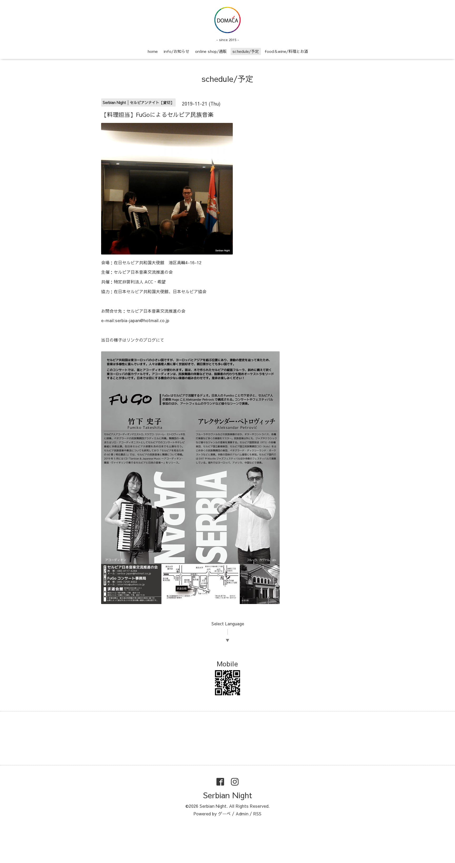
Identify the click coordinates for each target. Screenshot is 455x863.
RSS (257, 813)
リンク (132, 340)
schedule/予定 (246, 51)
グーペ (224, 813)
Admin (242, 813)
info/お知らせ (176, 51)
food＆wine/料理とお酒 (286, 51)
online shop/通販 (211, 51)
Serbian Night (227, 795)
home (152, 51)
